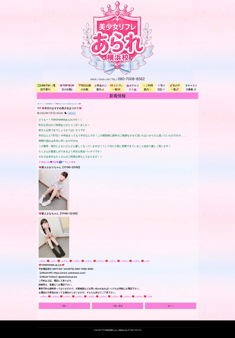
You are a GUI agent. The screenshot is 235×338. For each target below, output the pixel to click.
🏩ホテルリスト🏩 (132, 87)
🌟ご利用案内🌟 (148, 87)
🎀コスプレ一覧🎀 (116, 87)
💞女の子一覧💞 (175, 87)
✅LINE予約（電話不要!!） (46, 87)
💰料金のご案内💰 (100, 87)
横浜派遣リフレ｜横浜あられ (116, 330)
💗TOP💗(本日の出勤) (67, 87)
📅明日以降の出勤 (84, 87)
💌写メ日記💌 (161, 87)
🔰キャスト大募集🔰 (191, 87)
